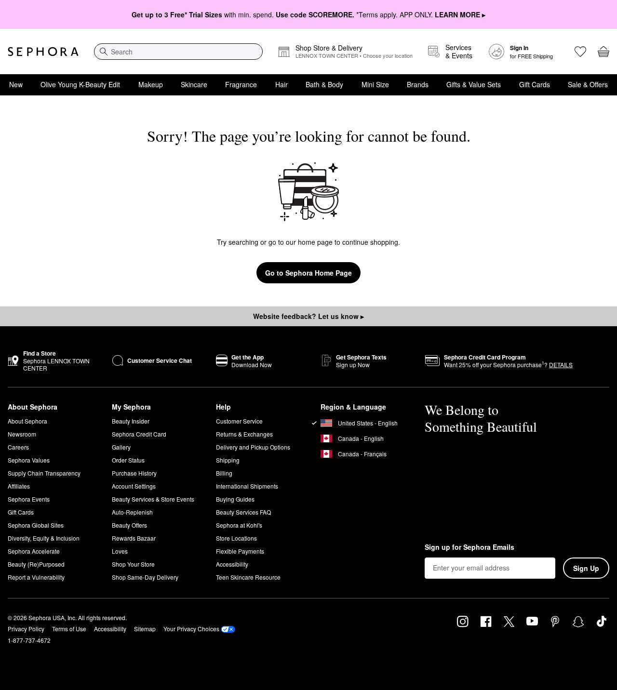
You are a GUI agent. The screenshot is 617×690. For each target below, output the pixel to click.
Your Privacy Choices (191, 628)
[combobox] (178, 51)
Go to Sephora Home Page (308, 273)
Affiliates (19, 486)
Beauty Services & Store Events (153, 499)
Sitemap (145, 628)
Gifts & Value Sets (473, 84)
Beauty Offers (129, 525)
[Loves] (580, 51)
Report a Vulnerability (36, 577)
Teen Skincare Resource (248, 577)
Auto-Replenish (132, 512)
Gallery (121, 447)
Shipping (228, 460)
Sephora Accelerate (34, 551)
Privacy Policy (26, 628)
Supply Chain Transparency (44, 473)
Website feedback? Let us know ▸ (308, 316)
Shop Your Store (133, 564)
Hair (281, 84)
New (16, 84)
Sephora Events (29, 499)
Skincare (194, 84)
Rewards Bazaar (134, 538)
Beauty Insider (130, 421)
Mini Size (375, 84)
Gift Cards (534, 84)
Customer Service (239, 421)
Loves (120, 551)
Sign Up (586, 568)
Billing (224, 473)
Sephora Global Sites (36, 525)
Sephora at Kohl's (239, 525)
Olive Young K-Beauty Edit (80, 84)
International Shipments (247, 486)
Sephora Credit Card (139, 434)
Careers (18, 447)
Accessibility (232, 564)
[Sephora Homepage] (43, 51)
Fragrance (241, 84)
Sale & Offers (588, 84)
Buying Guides (235, 499)
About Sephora (27, 421)
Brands (418, 84)
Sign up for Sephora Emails (469, 547)
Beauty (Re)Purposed (36, 564)
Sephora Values (29, 460)
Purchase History (134, 473)
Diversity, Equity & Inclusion (44, 538)
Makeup (150, 84)
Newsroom (22, 434)
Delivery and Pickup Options (253, 447)
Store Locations (236, 538)
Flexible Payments (240, 551)
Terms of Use (69, 628)
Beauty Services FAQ (243, 512)
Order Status (128, 460)
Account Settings (134, 486)
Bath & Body (324, 84)
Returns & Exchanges (244, 434)
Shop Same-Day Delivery (145, 577)
